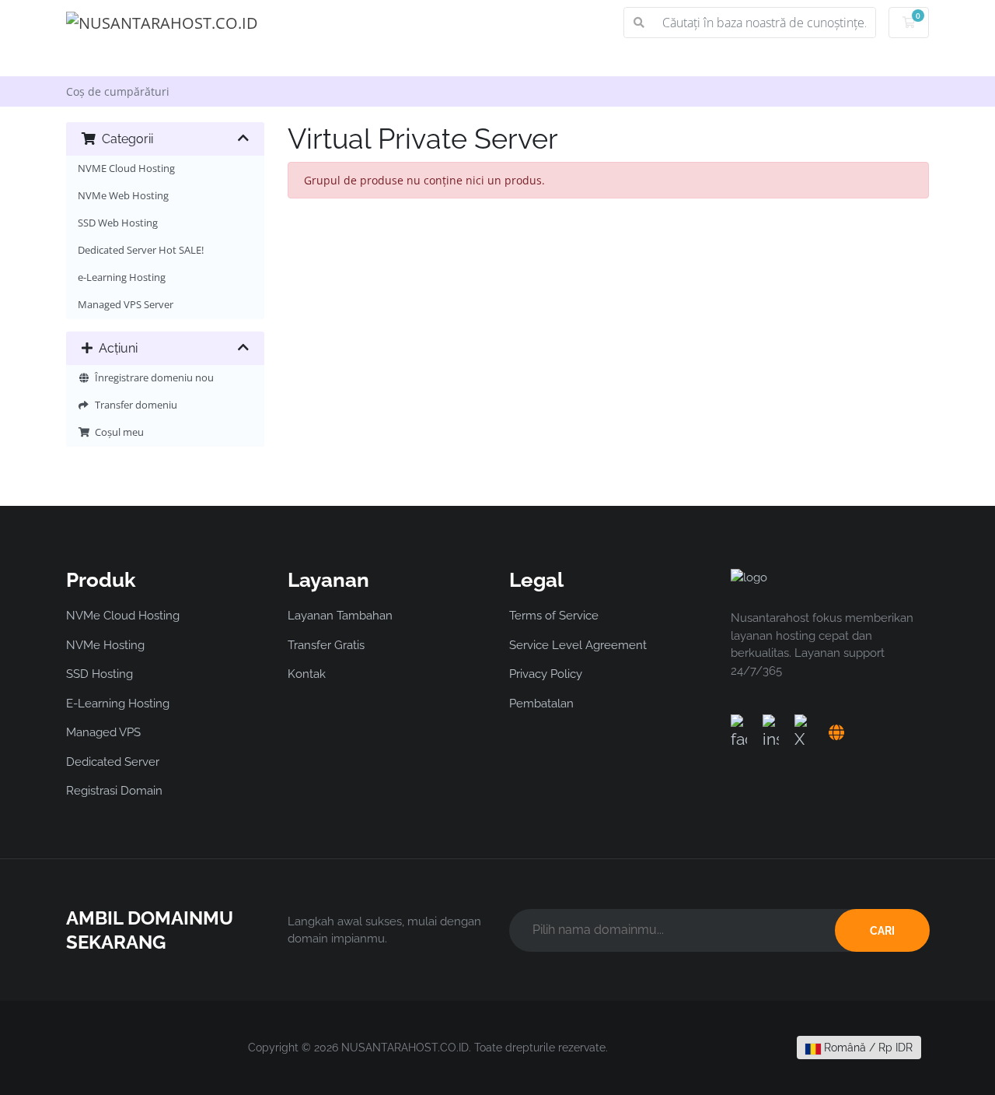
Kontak (307, 674)
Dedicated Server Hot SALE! (141, 250)
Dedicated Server (112, 762)
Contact (737, 60)
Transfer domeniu (133, 405)
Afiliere (660, 60)
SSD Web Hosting (118, 223)
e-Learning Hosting (122, 277)
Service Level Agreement (578, 645)
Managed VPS (103, 732)
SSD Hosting (99, 674)
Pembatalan (541, 704)
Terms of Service (554, 616)
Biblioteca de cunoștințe (408, 60)
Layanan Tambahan (340, 616)
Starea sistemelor (558, 60)
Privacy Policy (545, 674)
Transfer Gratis (326, 645)
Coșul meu (117, 432)
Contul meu (871, 60)
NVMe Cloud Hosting (123, 616)
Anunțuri (281, 60)
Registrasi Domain (114, 791)
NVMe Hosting (105, 645)
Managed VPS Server (125, 304)
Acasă (110, 60)
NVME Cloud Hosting (126, 168)
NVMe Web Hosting (123, 195)
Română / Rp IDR (867, 1047)
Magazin (187, 60)
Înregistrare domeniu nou (152, 377)
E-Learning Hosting (117, 704)
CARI (882, 931)
